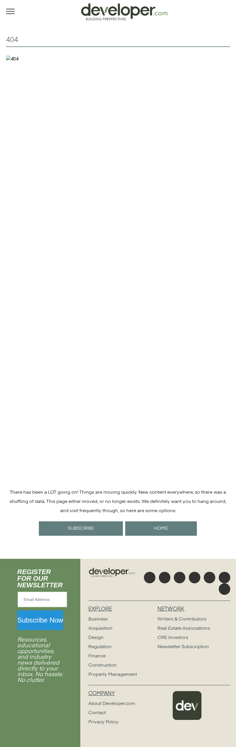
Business (98, 619)
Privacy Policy (103, 722)
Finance (97, 656)
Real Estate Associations (183, 628)
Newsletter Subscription (183, 647)
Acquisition (100, 628)
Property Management (112, 674)
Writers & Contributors (181, 619)
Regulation (100, 647)
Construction (102, 665)
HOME (161, 528)
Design (96, 637)
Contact (97, 713)
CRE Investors (172, 637)
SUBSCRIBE (81, 528)
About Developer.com (111, 703)
